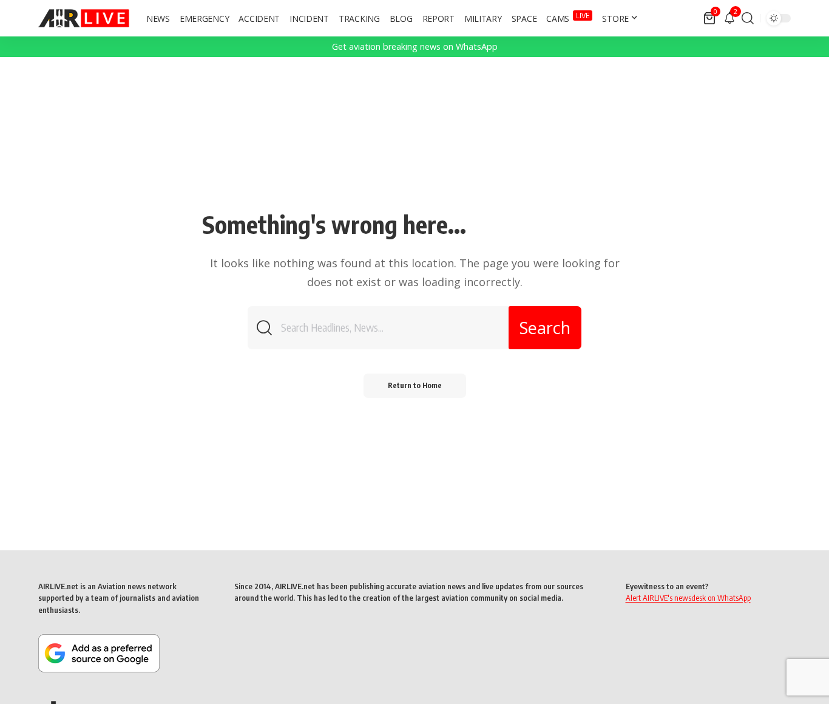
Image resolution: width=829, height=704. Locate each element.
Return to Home (415, 385)
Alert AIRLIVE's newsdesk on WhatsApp (688, 598)
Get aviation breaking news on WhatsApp (415, 46)
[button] (748, 18)
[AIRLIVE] (83, 18)
